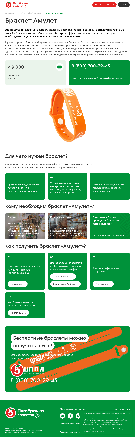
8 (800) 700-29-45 (34, 380)
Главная (9, 13)
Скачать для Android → (65, 284)
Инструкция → (103, 284)
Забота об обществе (30, 13)
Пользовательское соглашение (71, 428)
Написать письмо (104, 4)
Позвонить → (18, 284)
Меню (124, 4)
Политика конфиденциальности (72, 423)
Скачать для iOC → (63, 276)
